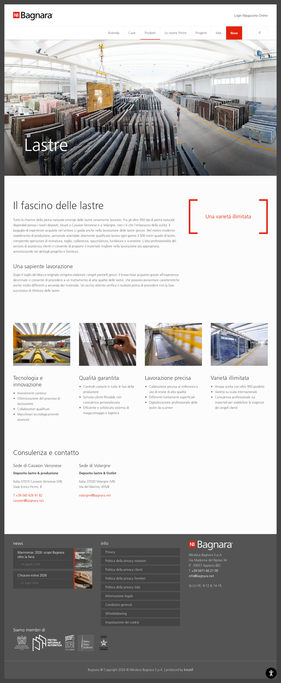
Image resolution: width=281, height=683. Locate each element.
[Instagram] (199, 597)
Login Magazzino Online (251, 15)
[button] (44, 558)
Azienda (113, 33)
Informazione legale (119, 596)
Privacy (110, 552)
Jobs (219, 33)
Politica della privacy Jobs (122, 587)
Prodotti (150, 33)
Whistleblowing (116, 613)
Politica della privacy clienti (123, 569)
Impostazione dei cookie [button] (122, 622)
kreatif (188, 670)
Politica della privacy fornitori (125, 578)
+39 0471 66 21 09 (204, 571)
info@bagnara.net (201, 576)
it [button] (260, 33)
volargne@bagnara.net (95, 495)
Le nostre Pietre (176, 33)
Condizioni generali (118, 605)
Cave (132, 33)
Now (234, 33)
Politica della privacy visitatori (125, 561)
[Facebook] (191, 597)
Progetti (201, 33)
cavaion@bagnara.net (28, 500)
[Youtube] (217, 597)
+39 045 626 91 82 (29, 495)
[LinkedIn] (208, 597)
